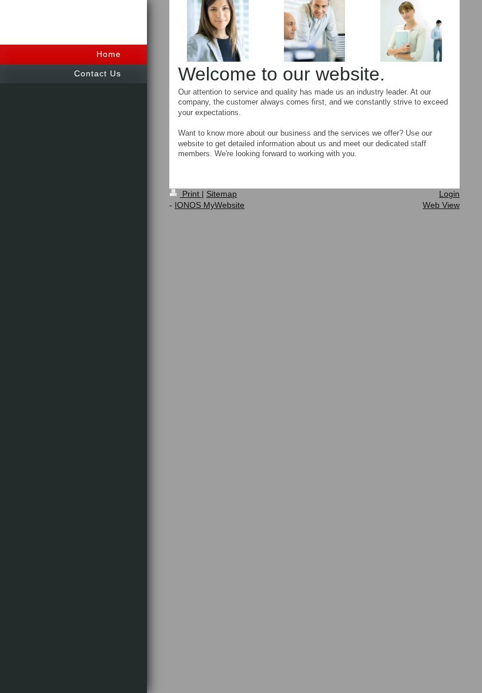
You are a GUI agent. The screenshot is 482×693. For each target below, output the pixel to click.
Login (449, 194)
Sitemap (221, 194)
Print (191, 194)
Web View (441, 205)
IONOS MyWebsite (210, 205)
